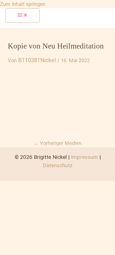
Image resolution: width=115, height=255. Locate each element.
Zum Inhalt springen (22, 4)
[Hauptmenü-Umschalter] (23, 15)
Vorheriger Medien (57, 143)
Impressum (84, 157)
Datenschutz (58, 165)
